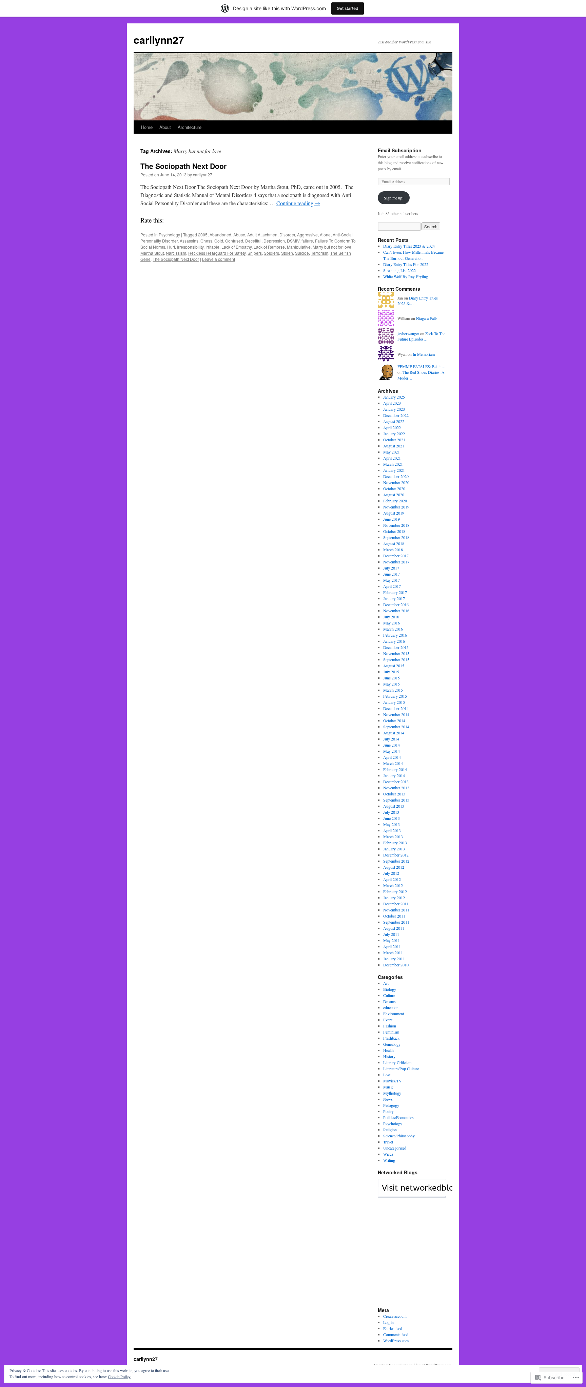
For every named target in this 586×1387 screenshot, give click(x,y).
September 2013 (396, 800)
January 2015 (394, 702)
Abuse (239, 234)
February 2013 (395, 842)
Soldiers (271, 253)
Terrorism (319, 253)
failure (307, 241)
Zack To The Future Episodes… (421, 336)
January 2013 (394, 848)
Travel (388, 1141)
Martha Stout (152, 253)
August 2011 (393, 928)
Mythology (392, 1093)
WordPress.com (396, 1340)
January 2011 (394, 958)
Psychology (169, 234)
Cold (218, 241)
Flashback (391, 1038)
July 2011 (391, 934)
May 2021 (391, 452)
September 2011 (396, 922)
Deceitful (253, 241)
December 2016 (396, 604)
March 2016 (393, 629)
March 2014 (393, 763)
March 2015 (393, 690)
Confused (234, 241)
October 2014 (394, 720)
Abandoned (220, 234)
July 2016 (391, 616)
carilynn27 (159, 39)
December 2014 (396, 708)
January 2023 (394, 409)
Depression (274, 241)
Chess (206, 241)
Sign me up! (394, 197)
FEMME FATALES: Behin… (421, 366)
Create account (395, 1316)
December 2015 (396, 647)
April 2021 (392, 458)
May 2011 (391, 940)
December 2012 (396, 855)
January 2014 (394, 775)
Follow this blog (411, 1192)
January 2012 (394, 897)
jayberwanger (408, 333)
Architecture (189, 127)
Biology (389, 989)
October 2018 (394, 531)
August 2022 (393, 421)
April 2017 (392, 586)
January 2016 (394, 641)
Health (388, 1050)
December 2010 (396, 964)
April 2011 (392, 946)
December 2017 (396, 555)
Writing (389, 1160)
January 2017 (394, 598)
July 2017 (391, 568)
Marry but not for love (332, 247)
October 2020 (394, 488)
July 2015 (391, 671)
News (388, 1099)
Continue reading (298, 203)
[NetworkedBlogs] (431, 1194)
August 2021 (393, 445)
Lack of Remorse (269, 247)
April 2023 (392, 403)
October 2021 (394, 439)
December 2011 (396, 903)
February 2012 (395, 891)
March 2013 (393, 836)
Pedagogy (391, 1105)
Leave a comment (218, 259)
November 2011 (396, 909)
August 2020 (393, 494)
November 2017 (396, 561)
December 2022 (396, 415)
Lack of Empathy (236, 247)
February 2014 (395, 769)
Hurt (171, 247)
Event (387, 1019)
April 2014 (392, 757)
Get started (347, 8)
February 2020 (395, 500)
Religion (390, 1129)
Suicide (302, 253)
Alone (325, 234)
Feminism (391, 1032)
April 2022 (392, 427)
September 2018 (396, 537)
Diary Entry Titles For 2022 (405, 264)
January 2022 (394, 433)
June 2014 (391, 745)
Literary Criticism (397, 1062)
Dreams (389, 1001)
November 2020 (396, 482)
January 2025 (394, 397)
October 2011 (394, 916)
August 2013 (393, 806)
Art (386, 983)
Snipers (255, 253)
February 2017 (395, 592)
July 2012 (391, 873)
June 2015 (391, 677)
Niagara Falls (426, 318)
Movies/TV (392, 1080)
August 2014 (393, 732)
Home (147, 127)
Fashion (389, 1025)
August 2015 (393, 665)
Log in (388, 1322)
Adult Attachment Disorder (271, 234)
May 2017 (391, 580)
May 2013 (391, 824)
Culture (389, 995)
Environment (393, 1013)
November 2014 (396, 714)
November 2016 (396, 610)
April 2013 (392, 830)
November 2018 (396, 525)
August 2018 (393, 543)
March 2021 (393, 464)
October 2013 (394, 793)
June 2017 (391, 574)
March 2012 (393, 885)
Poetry (388, 1111)
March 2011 (393, 952)
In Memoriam (424, 354)
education (390, 1007)
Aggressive (307, 234)
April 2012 (392, 879)
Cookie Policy (119, 1376)
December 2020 (396, 476)
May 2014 (391, 751)
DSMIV (293, 241)
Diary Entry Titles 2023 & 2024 (409, 246)
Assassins (189, 241)
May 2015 (391, 684)
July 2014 (391, 738)
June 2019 (391, 519)
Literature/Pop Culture (401, 1068)
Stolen (287, 253)
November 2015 (396, 653)
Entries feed (392, 1328)
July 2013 (391, 812)
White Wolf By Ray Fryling (405, 276)
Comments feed (395, 1334)
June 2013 (391, 818)
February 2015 (395, 696)
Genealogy (392, 1044)
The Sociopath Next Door (183, 166)
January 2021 (394, 470)
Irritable (212, 247)
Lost (386, 1074)
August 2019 (393, 513)
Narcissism (176, 253)
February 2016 (395, 635)
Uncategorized (394, 1148)
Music (388, 1087)
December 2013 (396, 781)
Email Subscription (400, 150)
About (165, 127)
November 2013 (396, 787)
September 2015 (396, 659)
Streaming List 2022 (399, 270)
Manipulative (299, 247)
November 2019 (396, 506)
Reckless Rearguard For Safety (217, 253)
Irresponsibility (190, 247)
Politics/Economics (398, 1117)
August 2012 (393, 867)
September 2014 (396, 726)
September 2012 (396, 861)
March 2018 (393, 549)
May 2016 (391, 622)
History (389, 1056)
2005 (203, 234)
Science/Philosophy (399, 1135)
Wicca (388, 1154)
